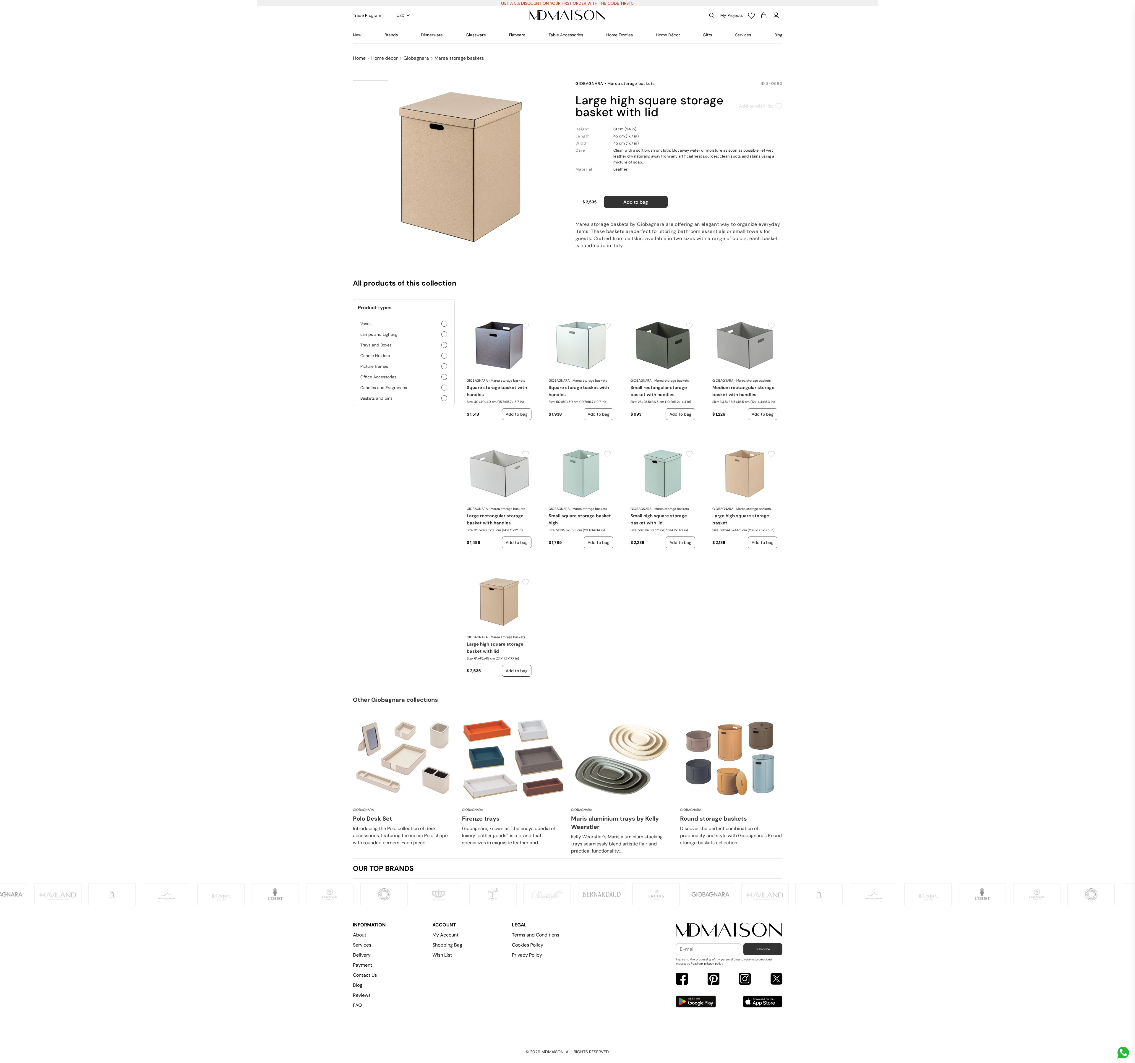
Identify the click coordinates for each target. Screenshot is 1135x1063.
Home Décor (668, 35)
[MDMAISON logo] (729, 930)
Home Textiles (619, 35)
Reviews (362, 995)
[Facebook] (682, 979)
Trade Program (367, 15)
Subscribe (763, 949)
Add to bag (635, 202)
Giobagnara (416, 58)
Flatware (517, 35)
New (357, 35)
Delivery (362, 955)
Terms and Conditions (535, 935)
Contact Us (365, 975)
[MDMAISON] (567, 15)
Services (743, 35)
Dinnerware (432, 35)
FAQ (357, 1005)
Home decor (384, 58)
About (359, 935)
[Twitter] (776, 979)
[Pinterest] (713, 979)
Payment (362, 965)
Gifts (707, 35)
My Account (445, 935)
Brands (391, 35)
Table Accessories (566, 35)
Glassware (476, 35)
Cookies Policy (527, 945)
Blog (778, 35)
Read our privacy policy (707, 963)
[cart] (764, 15)
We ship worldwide (567, 3)
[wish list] (751, 15)
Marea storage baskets (459, 58)
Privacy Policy (527, 955)
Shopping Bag (447, 945)
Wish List (442, 955)
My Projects (731, 15)
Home (359, 58)
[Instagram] (745, 979)
